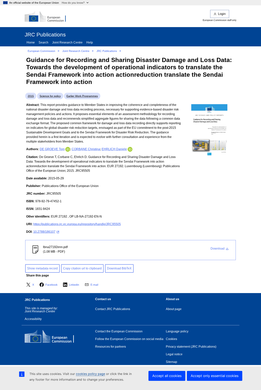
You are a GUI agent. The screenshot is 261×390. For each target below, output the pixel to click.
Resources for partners (110, 346)
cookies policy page (90, 374)
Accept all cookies (167, 376)
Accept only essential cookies (214, 376)
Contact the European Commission (119, 331)
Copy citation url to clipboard (82, 268)
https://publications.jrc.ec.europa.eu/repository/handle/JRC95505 (77, 224)
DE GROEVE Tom (52, 149)
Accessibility (33, 319)
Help (89, 42)
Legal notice (174, 354)
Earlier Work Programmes (82, 96)
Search (43, 42)
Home (31, 42)
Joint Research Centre (67, 42)
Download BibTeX (119, 268)
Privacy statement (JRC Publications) (191, 346)
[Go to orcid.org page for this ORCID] (67, 149)
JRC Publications (106, 50)
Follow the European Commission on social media (129, 339)
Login (222, 13)
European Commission (41, 50)
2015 (31, 96)
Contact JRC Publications (112, 309)
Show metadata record (42, 268)
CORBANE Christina (86, 149)
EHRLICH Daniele (114, 149)
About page (174, 309)
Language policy (177, 331)
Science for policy (50, 96)
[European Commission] (48, 17)
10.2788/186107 (44, 231)
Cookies (171, 339)
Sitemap (171, 361)
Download (218, 248)
